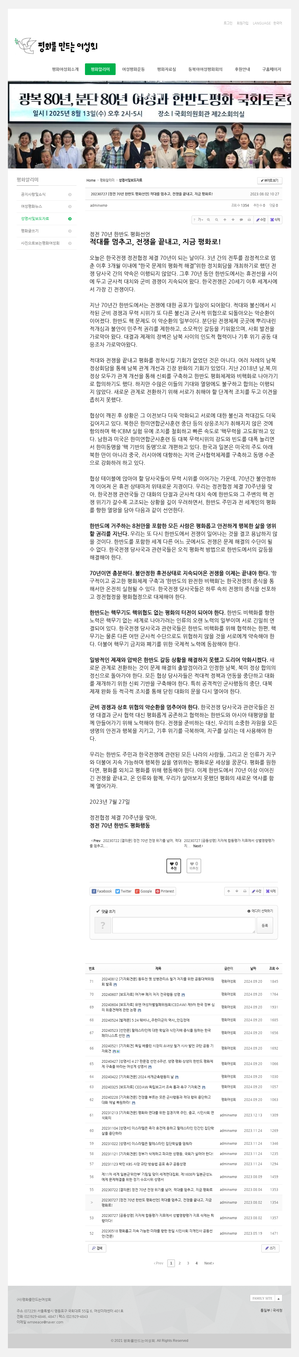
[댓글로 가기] (241, 220)
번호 (92, 968)
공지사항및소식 (33, 194)
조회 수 (274, 968)
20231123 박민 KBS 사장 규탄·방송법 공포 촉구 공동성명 (144, 1164)
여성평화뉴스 (31, 206)
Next (208, 1263)
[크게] (208, 220)
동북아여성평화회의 (205, 69)
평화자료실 (166, 69)
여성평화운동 (133, 69)
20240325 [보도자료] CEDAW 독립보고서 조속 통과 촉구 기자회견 (151, 1087)
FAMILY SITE (262, 1298)
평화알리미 (100, 69)
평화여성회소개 (65, 69)
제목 (158, 968)
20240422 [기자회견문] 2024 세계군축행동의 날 (138, 1077)
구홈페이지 (271, 69)
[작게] (217, 220)
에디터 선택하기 (262, 911)
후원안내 (242, 69)
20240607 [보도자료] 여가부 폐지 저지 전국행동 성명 (141, 994)
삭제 (277, 220)
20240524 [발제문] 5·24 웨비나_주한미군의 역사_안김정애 (146, 1020)
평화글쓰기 (30, 231)
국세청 (277, 1310)
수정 (262, 220)
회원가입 (242, 23)
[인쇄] (249, 220)
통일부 (265, 1310)
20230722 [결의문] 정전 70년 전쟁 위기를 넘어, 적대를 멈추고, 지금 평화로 (157, 1190)
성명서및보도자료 (35, 218)
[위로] (225, 220)
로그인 (228, 23)
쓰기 (272, 1248)
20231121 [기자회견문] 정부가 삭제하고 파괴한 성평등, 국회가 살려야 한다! (157, 1154)
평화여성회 (228, 981)
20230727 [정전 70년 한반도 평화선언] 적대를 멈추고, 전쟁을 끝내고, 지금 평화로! (152, 194)
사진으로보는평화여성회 (40, 243)
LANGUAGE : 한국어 (267, 23)
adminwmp (98, 205)
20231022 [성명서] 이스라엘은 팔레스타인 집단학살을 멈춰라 (147, 1144)
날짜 (253, 968)
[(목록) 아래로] (233, 220)
